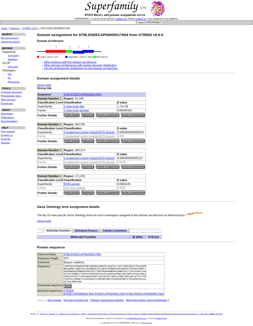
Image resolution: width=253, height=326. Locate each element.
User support (8, 131)
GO (10, 74)
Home (4, 28)
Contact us (7, 135)
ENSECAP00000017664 (79, 293)
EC (9, 78)
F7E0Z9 (69, 290)
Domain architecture (76, 300)
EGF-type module (74, 188)
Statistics (12, 59)
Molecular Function (58, 230)
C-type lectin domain (76, 110)
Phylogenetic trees (11, 95)
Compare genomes (11, 92)
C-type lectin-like (74, 106)
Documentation (9, 121)
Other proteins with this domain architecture (70, 62)
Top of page (54, 300)
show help (44, 85)
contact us (141, 18)
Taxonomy (13, 55)
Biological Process (86, 230)
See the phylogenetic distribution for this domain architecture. (81, 68)
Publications (7, 117)
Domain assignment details (107, 300)
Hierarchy (13, 66)
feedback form (161, 318)
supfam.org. (121, 18)
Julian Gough (146, 323)
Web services (8, 99)
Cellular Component (115, 230)
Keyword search (9, 38)
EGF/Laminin (72, 184)
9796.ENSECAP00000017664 (82, 94)
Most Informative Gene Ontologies (146, 300)
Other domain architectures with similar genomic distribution (80, 65)
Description (7, 113)
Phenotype (13, 82)
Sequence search (10, 41)
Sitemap (5, 142)
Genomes (15, 28)
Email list (5, 139)
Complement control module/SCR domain (89, 132)
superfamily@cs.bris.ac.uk (136, 318)
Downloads (7, 103)
